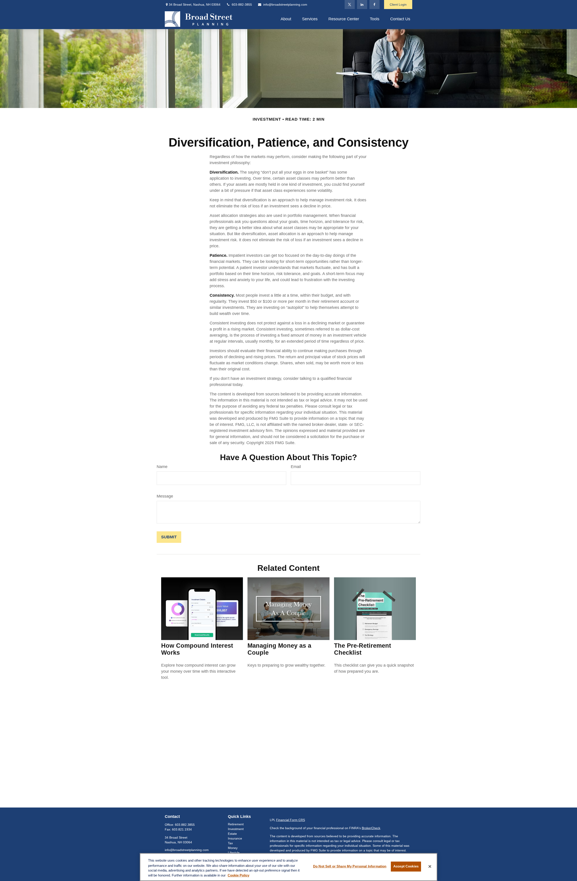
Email (296, 466)
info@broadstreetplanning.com (285, 4)
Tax (230, 843)
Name (162, 466)
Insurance (235, 838)
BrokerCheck (371, 828)
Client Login (398, 4)
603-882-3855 (242, 4)
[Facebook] (374, 4)
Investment (236, 829)
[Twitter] (350, 4)
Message (165, 496)
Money (233, 848)
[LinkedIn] (362, 4)
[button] (286, 18)
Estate (232, 833)
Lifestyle (234, 852)
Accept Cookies (406, 866)
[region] (288, 867)
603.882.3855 (185, 824)
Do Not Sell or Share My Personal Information (349, 866)
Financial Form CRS (290, 820)
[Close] (430, 867)
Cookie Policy (238, 875)
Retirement (236, 824)
